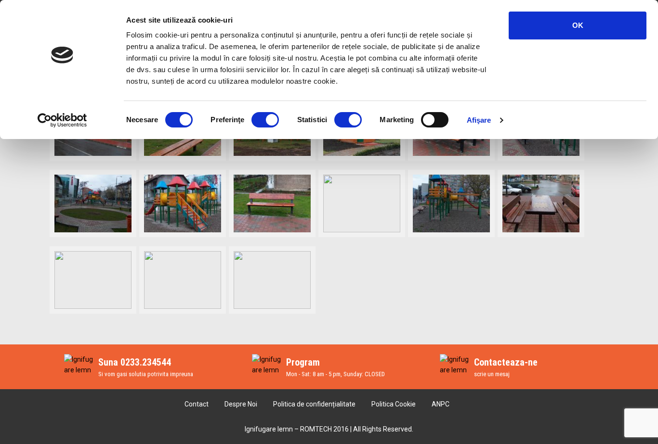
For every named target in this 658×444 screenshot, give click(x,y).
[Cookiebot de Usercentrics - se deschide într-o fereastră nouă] (62, 120)
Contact (196, 404)
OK (577, 25)
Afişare (479, 120)
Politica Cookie (393, 404)
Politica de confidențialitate (314, 404)
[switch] (265, 119)
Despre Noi (240, 404)
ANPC (440, 404)
